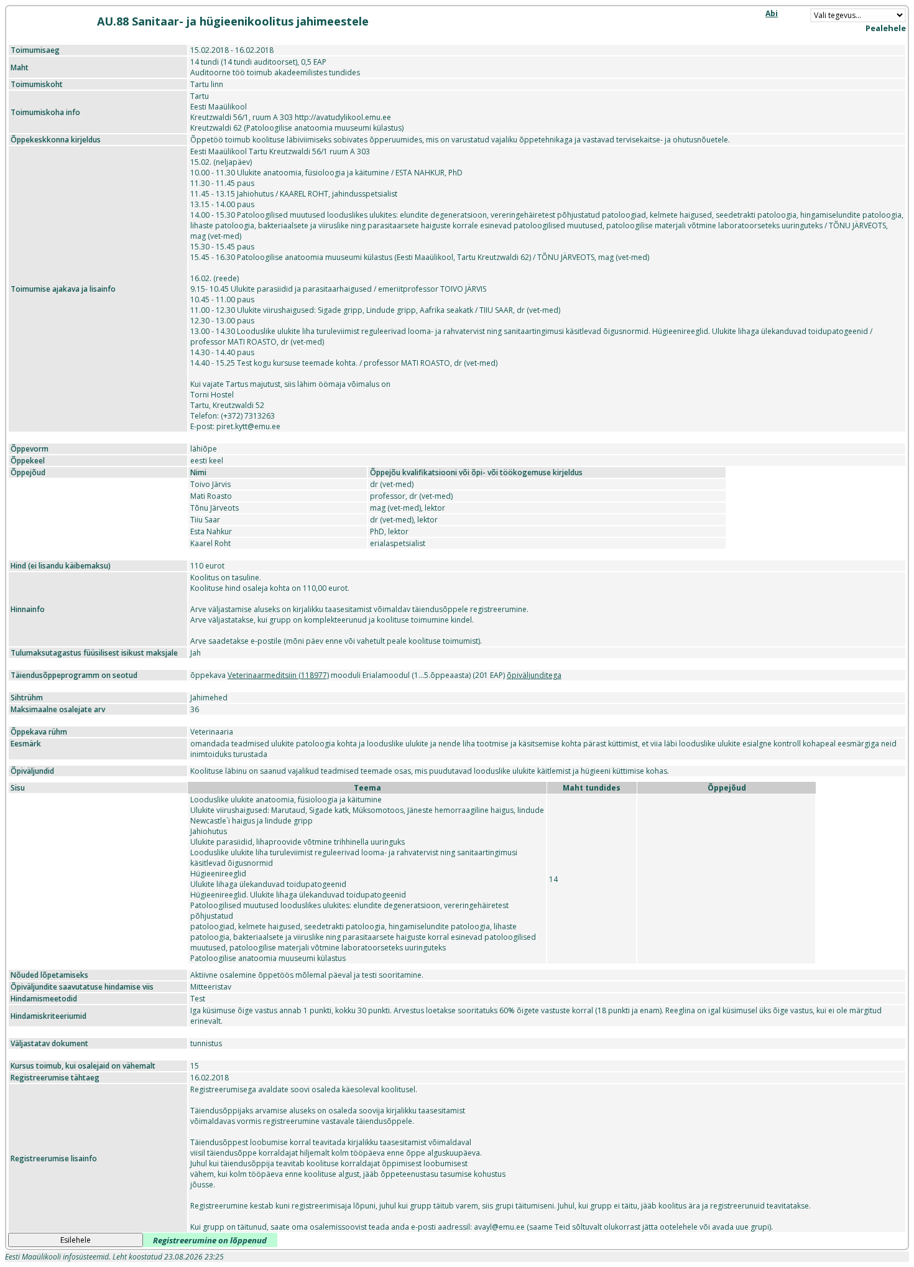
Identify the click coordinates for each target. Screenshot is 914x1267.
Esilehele (75, 1240)
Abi (771, 13)
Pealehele (886, 28)
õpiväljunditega (534, 675)
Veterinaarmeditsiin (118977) (278, 675)
